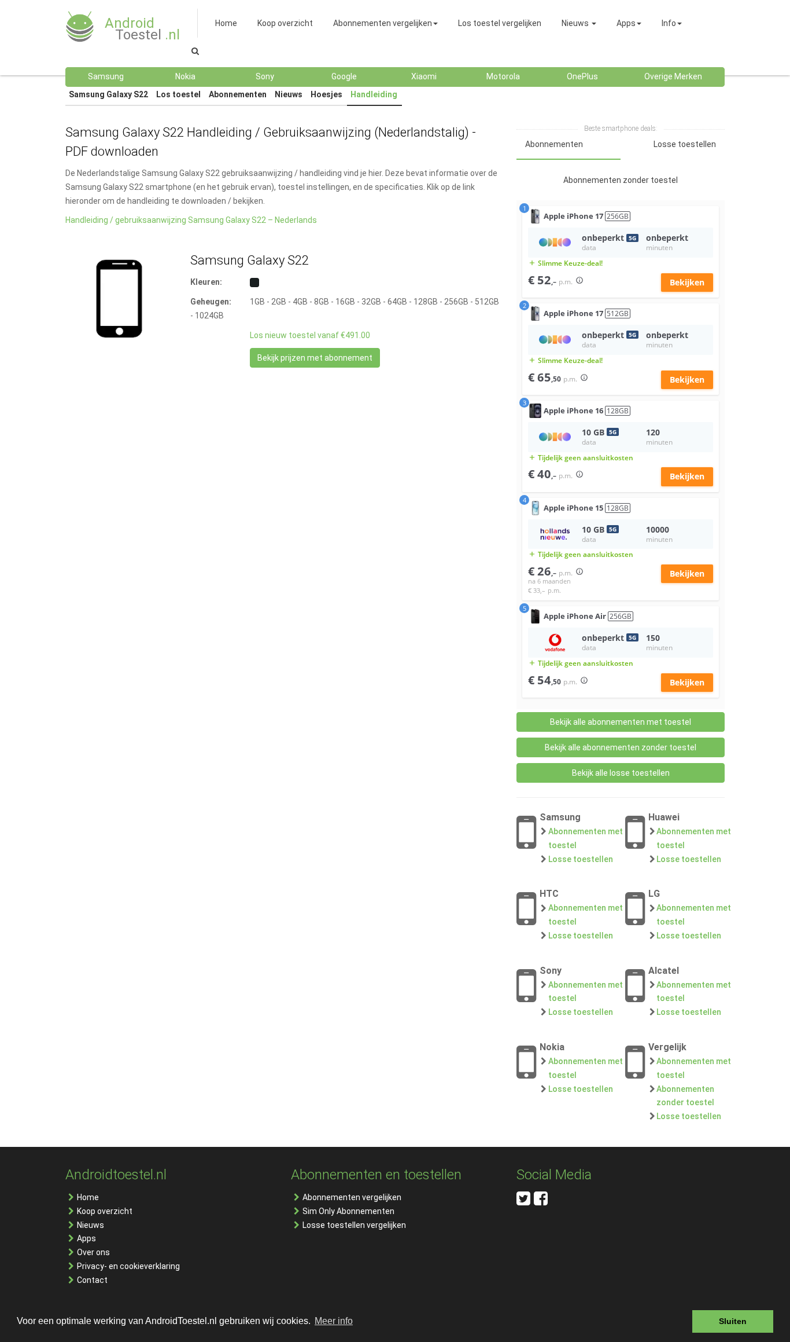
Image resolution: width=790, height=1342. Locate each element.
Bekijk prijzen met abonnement (314, 357)
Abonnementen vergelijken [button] (382, 23)
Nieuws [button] (575, 23)
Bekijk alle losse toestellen (621, 773)
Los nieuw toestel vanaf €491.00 (310, 335)
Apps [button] (626, 23)
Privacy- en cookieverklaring (128, 1266)
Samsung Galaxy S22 (108, 94)
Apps (86, 1238)
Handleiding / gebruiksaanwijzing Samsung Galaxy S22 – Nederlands (191, 220)
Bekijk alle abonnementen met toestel (620, 722)
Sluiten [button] (733, 1321)
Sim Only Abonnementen (348, 1211)
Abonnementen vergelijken (351, 1197)
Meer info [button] (334, 1321)
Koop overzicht (104, 1211)
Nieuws (288, 94)
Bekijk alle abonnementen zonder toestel (620, 747)
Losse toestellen (580, 859)
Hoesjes (326, 94)
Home (88, 1197)
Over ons (93, 1252)
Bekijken (687, 282)
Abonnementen (238, 94)
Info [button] (669, 23)
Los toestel (178, 94)
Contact (92, 1280)
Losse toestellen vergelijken (354, 1225)
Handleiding (373, 94)
